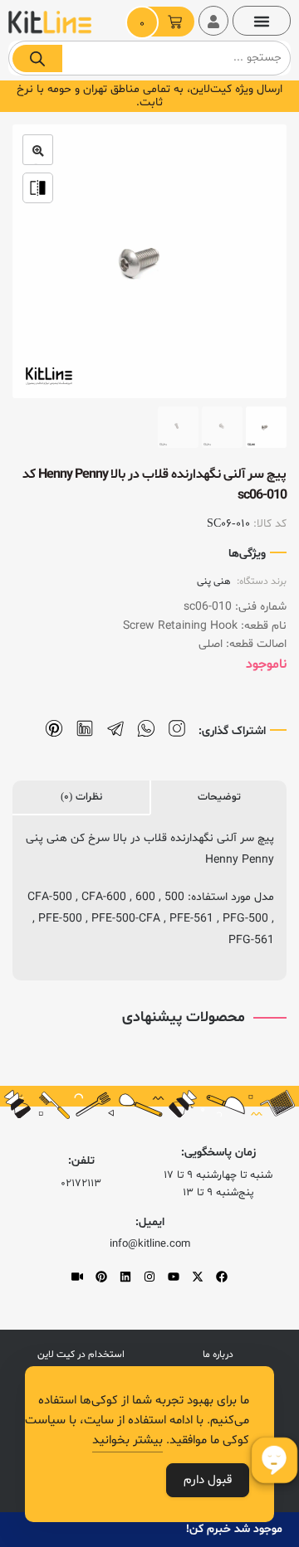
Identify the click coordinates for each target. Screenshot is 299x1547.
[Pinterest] (101, 1276)
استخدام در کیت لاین (81, 1354)
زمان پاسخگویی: (218, 1152)
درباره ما (218, 1354)
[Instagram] (149, 1276)
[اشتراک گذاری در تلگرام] (115, 728)
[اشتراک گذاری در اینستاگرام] (177, 728)
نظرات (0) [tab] (81, 797)
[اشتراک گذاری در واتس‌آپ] (146, 728)
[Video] (77, 1276)
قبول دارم (208, 1480)
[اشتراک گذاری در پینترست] (54, 728)
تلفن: (81, 1161)
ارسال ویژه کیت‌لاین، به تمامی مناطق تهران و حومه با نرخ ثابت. (149, 95)
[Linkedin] (125, 1276)
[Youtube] (173, 1276)
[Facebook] (221, 1276)
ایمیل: (149, 1222)
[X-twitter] (197, 1276)
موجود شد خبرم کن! (234, 1529)
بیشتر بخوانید (127, 1440)
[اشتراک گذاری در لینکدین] (85, 728)
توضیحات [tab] (219, 797)
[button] (262, 21)
